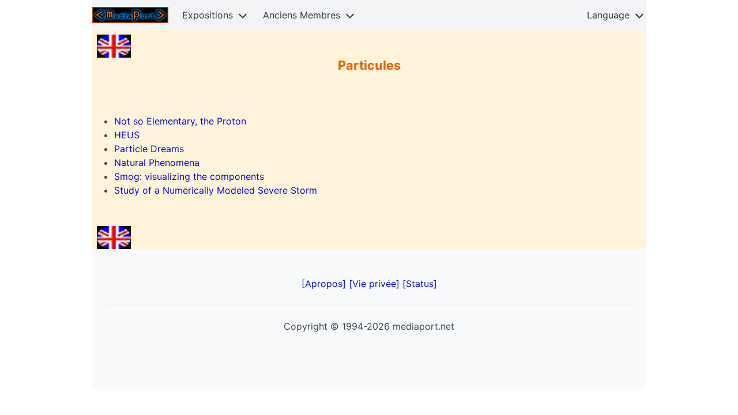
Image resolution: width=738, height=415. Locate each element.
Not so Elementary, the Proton (180, 121)
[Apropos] (325, 283)
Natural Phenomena (156, 162)
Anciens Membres (301, 15)
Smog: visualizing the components (189, 176)
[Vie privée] (375, 283)
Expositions (207, 15)
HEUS (127, 135)
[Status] (419, 283)
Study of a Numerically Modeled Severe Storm (215, 190)
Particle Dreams (149, 148)
